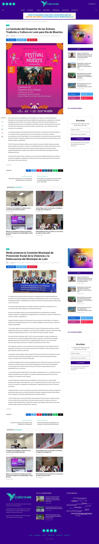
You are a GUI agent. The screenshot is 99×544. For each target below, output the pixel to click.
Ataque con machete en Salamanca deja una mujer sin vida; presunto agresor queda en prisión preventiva (84, 55)
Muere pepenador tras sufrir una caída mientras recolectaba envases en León (84, 85)
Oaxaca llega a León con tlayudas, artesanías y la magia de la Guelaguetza (49, 208)
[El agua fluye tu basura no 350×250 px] (80, 42)
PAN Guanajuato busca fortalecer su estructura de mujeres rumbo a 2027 (49, 232)
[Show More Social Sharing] (39, 40)
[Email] (2, 136)
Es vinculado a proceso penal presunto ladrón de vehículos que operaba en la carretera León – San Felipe (49, 180)
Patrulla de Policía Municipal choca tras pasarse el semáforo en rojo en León (53, 516)
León (8, 25)
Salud (39, 10)
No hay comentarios (46, 35)
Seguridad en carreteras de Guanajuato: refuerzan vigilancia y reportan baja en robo (84, 65)
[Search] (96, 10)
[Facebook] (2, 121)
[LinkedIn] (2, 129)
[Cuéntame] (49, 4)
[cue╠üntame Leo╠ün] (80, 267)
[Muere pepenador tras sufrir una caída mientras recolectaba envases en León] (72, 85)
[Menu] (3, 10)
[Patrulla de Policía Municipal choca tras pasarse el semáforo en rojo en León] (40, 517)
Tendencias (56, 10)
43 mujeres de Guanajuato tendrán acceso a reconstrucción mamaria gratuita (18, 208)
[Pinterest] (2, 132)
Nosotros (65, 10)
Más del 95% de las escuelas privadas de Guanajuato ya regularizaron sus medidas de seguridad (84, 75)
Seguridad (46, 10)
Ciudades (30, 10)
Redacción (13, 35)
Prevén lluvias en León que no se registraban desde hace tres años (54, 507)
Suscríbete (92, 4)
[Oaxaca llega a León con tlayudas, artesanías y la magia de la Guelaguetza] (49, 198)
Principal (9, 164)
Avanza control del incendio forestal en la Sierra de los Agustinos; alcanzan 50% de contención (53, 499)
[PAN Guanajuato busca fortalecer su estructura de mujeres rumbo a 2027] (49, 222)
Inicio (23, 10)
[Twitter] (2, 125)
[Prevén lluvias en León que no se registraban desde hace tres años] (40, 509)
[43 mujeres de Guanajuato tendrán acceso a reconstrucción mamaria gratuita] (19, 198)
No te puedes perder (75, 108)
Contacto (74, 10)
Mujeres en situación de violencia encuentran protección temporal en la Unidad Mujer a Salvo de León (19, 233)
